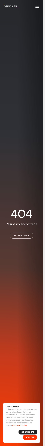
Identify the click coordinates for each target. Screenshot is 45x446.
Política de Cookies (19, 425)
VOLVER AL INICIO (21, 235)
